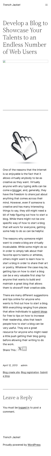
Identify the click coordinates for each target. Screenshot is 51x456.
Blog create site (11, 372)
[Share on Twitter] (20, 348)
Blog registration (30, 372)
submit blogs (39, 311)
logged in (23, 407)
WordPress (34, 444)
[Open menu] (46, 5)
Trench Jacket (11, 4)
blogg (15, 190)
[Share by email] (24, 348)
